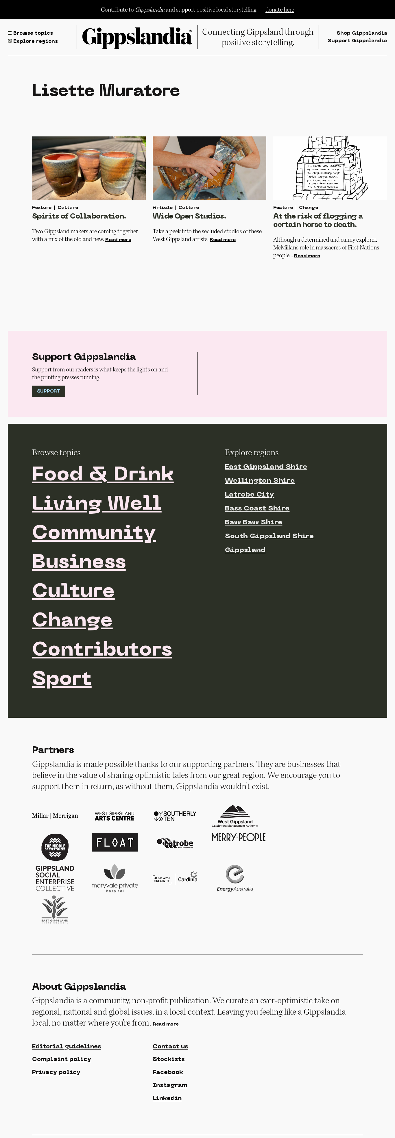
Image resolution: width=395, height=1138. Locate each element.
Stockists (169, 1060)
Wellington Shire (260, 481)
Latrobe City (249, 494)
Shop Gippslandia (362, 33)
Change (72, 621)
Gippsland (245, 550)
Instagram (170, 1086)
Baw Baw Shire (253, 522)
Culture (73, 592)
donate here (279, 10)
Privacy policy (56, 1073)
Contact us (170, 1047)
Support (48, 391)
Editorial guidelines (66, 1047)
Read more (118, 240)
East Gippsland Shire (266, 467)
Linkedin (167, 1099)
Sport (62, 680)
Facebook (168, 1073)
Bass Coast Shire (257, 508)
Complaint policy (61, 1060)
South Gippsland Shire (269, 536)
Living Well (97, 504)
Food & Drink (103, 475)
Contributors (102, 650)
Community (94, 534)
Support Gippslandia (357, 40)
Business (79, 563)
